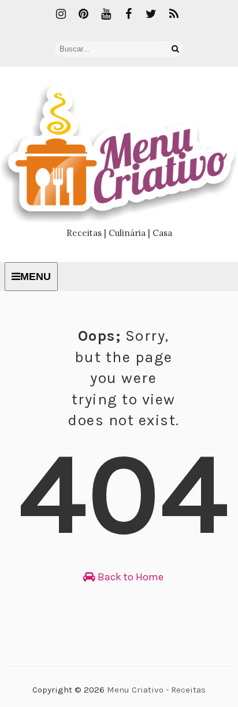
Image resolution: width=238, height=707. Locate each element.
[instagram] (61, 14)
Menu (35, 276)
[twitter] (151, 14)
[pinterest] (83, 14)
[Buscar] (175, 49)
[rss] (174, 14)
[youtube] (106, 14)
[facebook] (128, 14)
